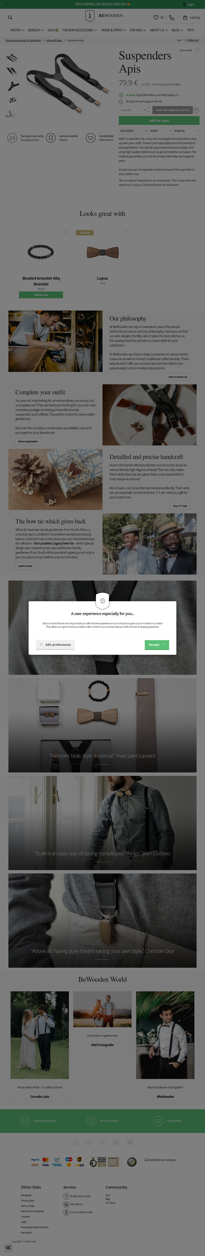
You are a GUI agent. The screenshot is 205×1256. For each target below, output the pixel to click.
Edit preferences (58, 645)
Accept (154, 645)
